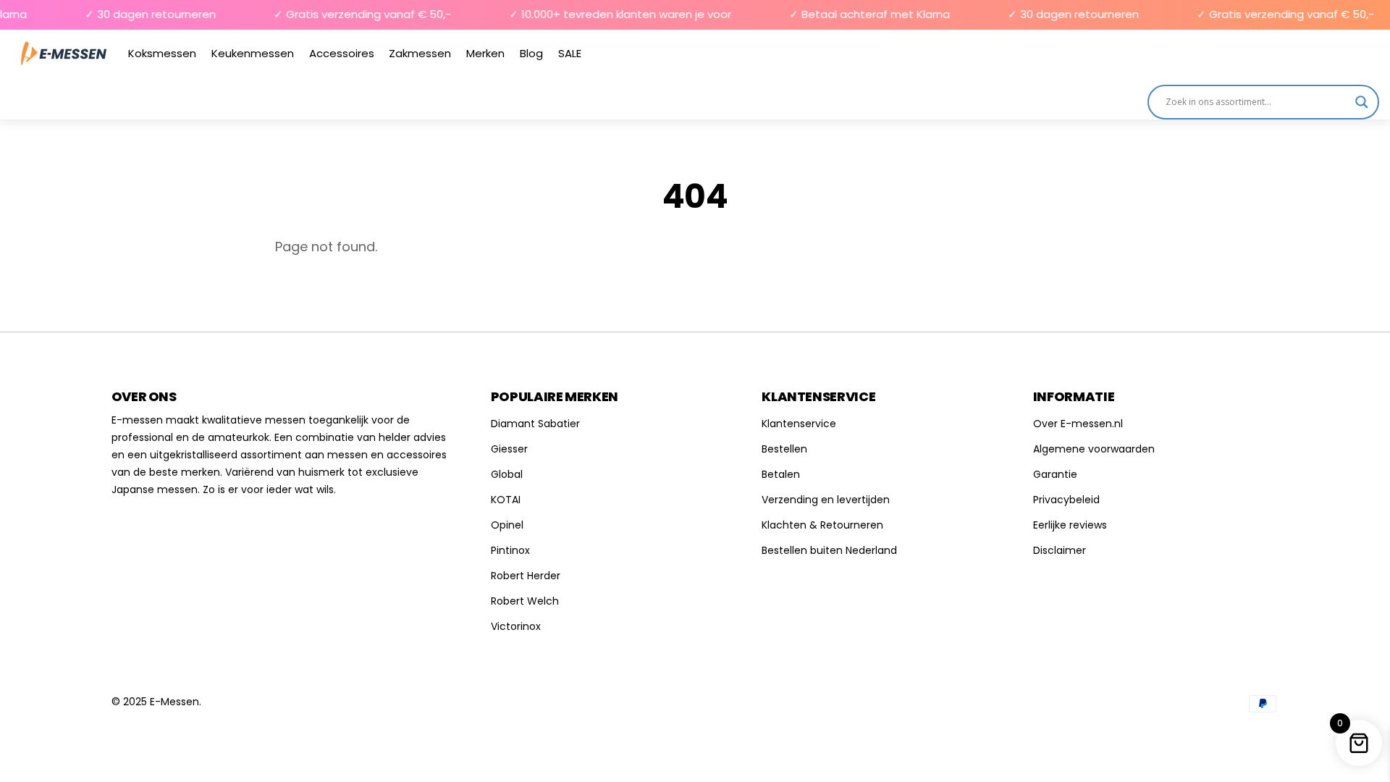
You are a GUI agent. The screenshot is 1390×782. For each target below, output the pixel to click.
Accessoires (341, 53)
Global (507, 474)
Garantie (1055, 474)
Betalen (781, 474)
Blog (531, 53)
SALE (569, 53)
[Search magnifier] (1362, 102)
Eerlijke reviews (1070, 525)
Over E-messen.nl (1078, 423)
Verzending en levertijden (826, 499)
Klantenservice (799, 423)
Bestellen (784, 449)
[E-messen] (63, 53)
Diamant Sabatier (535, 423)
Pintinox (510, 550)
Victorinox (516, 626)
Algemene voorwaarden (1094, 449)
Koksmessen (162, 53)
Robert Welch (525, 601)
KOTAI (506, 499)
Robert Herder (525, 575)
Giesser (509, 449)
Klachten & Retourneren (822, 525)
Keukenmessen (252, 53)
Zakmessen (420, 53)
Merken (485, 53)
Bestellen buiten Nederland (829, 550)
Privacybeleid (1066, 499)
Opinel (507, 525)
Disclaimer (1059, 550)
